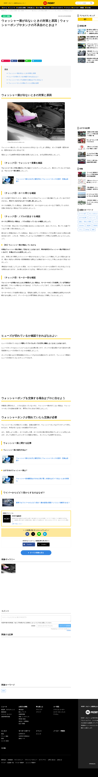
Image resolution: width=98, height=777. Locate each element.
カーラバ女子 (82, 213)
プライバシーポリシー (31, 759)
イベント (68, 7)
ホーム (5, 7)
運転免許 (21, 709)
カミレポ (38, 734)
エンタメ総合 (5, 741)
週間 (85, 19)
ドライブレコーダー (59, 709)
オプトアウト (42, 759)
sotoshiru (81, 225)
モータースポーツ (58, 7)
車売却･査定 (22, 719)
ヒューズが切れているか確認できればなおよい (24, 76)
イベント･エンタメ (6, 714)
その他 (88, 7)
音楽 (2, 738)
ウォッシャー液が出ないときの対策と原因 (22, 73)
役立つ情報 (21, 10)
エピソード (92, 217)
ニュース (12, 7)
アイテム (55, 714)
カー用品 (39, 7)
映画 (2, 734)
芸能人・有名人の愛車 (85, 221)
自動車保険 (22, 714)
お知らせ (59, 759)
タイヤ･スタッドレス (59, 712)
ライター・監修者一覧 (7, 762)
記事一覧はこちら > (17, 523)
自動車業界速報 (5, 716)
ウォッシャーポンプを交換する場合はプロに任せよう (26, 80)
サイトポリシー (18, 759)
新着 (3, 690)
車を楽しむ (31, 7)
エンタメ (47, 7)
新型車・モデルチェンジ (8, 709)
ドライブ (38, 712)
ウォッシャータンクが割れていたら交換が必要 (24, 83)
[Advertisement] (36, 43)
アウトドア (39, 709)
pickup (87, 229)
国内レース (22, 738)
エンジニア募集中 (31, 762)
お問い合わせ (51, 759)
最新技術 (3, 712)
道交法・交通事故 (24, 721)
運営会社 (3, 759)
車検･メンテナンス (24, 716)
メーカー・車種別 (79, 7)
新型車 (89, 225)
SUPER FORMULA (24, 736)
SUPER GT (22, 734)
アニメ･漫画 (4, 736)
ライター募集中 (19, 762)
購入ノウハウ (22, 712)
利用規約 (69, 630)
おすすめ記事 (82, 217)
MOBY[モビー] (5, 10)
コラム (81, 229)
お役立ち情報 (22, 7)
